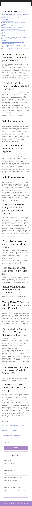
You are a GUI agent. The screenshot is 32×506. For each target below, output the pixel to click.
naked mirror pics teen (10, 480)
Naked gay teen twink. (7, 25)
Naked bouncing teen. (7, 21)
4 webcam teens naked (10, 484)
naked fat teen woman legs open (13, 477)
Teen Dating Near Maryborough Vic (12, 435)
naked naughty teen (9, 463)
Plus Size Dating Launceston (10, 430)
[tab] (9, 5)
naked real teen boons (10, 470)
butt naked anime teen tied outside (14, 467)
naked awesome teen (10, 473)
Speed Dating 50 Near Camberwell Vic (13, 425)
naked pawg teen (9, 460)
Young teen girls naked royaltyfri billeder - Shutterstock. (15, 37)
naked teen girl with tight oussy (13, 487)
